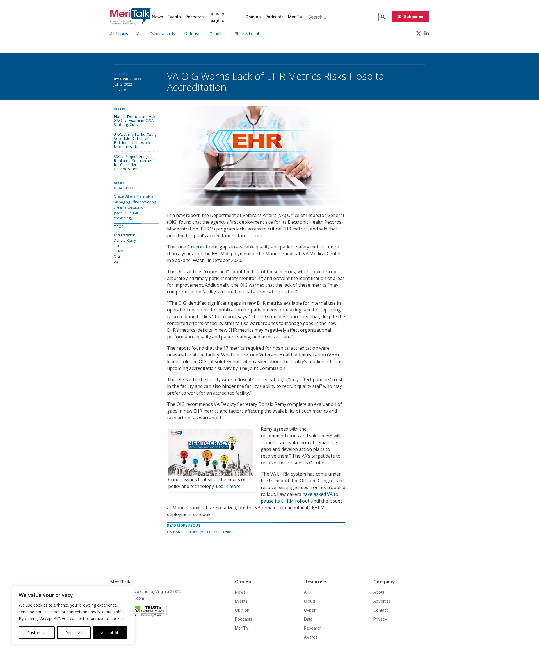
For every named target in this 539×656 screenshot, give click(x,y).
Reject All (73, 632)
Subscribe (413, 16)
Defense (192, 33)
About (378, 592)
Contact (380, 610)
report (198, 247)
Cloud (309, 601)
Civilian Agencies (182, 531)
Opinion (253, 16)
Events (174, 16)
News (157, 16)
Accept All (110, 632)
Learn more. (228, 486)
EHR (117, 245)
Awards (311, 637)
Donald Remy (125, 240)
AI (138, 33)
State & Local (247, 33)
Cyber (310, 610)
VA (116, 261)
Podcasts (274, 16)
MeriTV (295, 16)
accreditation (124, 234)
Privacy (380, 619)
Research (194, 16)
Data (308, 619)
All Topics (119, 33)
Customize (37, 632)
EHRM (119, 251)
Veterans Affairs (216, 531)
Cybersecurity (162, 33)
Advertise (382, 601)
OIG (117, 256)
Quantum (217, 33)
